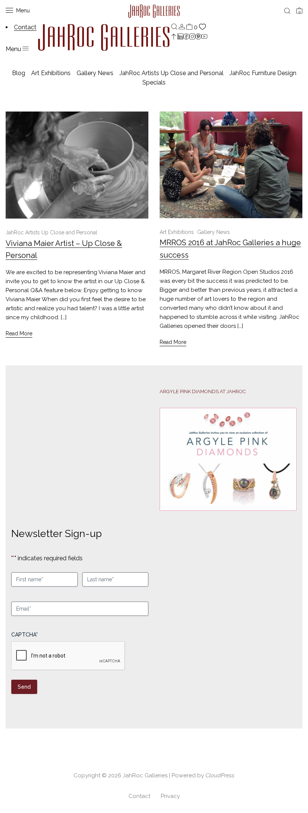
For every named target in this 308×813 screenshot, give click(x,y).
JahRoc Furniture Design (262, 73)
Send (24, 687)
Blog (18, 73)
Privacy (170, 796)
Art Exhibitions (51, 73)
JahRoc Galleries (145, 775)
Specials (154, 82)
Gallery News (95, 73)
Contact (139, 796)
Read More (19, 333)
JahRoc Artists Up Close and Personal (171, 73)
